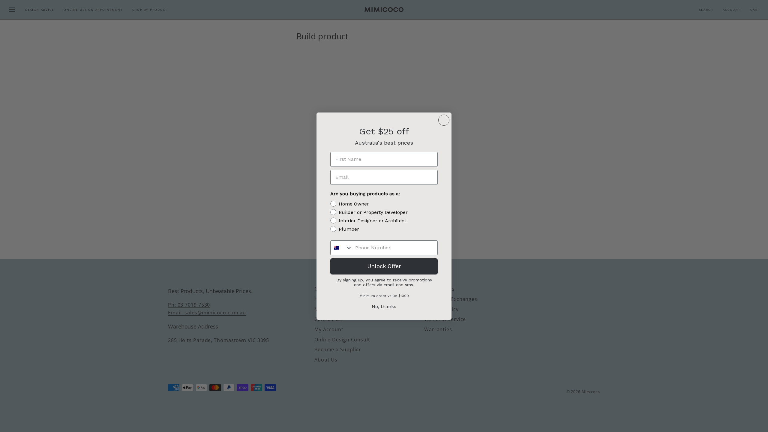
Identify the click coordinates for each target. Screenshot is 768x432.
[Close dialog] (444, 120)
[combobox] (341, 248)
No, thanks (384, 306)
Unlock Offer (384, 266)
